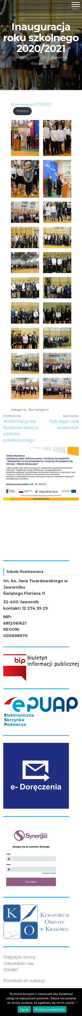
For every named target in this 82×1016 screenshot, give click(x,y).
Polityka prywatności (49, 1009)
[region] (41, 500)
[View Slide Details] (42, 472)
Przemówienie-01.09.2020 (31, 104)
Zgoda (24, 1009)
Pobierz (22, 111)
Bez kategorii (38, 410)
